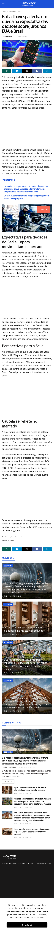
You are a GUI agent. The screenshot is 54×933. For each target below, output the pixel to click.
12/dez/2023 (22, 36)
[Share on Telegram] (16, 71)
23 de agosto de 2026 (13, 596)
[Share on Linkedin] (47, 71)
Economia (8, 566)
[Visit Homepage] (29, 4)
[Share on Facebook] (37, 71)
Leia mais (9, 780)
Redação (8, 36)
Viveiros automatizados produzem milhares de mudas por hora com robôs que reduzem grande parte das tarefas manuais (25, 664)
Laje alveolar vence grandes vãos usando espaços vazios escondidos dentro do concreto (32, 831)
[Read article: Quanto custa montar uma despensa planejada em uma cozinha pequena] (27, 619)
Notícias (12, 12)
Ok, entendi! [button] (27, 925)
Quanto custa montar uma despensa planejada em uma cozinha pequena (24, 629)
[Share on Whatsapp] (6, 71)
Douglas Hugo (11, 767)
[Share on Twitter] (27, 71)
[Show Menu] (3, 4)
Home (4, 12)
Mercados (20, 12)
